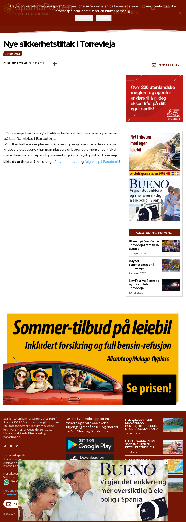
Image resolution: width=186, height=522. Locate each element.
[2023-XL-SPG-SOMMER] (93, 357)
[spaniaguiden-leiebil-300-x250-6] (154, 154)
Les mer (104, 18)
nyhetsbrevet (68, 161)
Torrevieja (12, 54)
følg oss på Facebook (102, 161)
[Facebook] (5, 446)
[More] (55, 63)
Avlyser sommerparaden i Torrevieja (141, 264)
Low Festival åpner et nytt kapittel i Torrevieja (144, 284)
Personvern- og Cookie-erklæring (14, 492)
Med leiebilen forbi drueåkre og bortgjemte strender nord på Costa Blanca (141, 424)
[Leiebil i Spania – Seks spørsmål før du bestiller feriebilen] (173, 447)
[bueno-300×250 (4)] (154, 199)
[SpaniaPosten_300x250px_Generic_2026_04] (154, 98)
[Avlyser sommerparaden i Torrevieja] (171, 265)
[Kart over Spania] (173, 466)
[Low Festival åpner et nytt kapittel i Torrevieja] (171, 285)
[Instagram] (11, 446)
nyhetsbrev (35, 422)
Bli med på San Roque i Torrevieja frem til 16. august (145, 244)
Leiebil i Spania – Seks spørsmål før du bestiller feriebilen (140, 444)
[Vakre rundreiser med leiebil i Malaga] (173, 485)
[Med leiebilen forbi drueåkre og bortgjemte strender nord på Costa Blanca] (173, 425)
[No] (180, 13)
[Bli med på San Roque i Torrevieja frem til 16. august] (171, 246)
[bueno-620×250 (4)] (93, 519)
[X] (17, 446)
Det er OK (84, 18)
